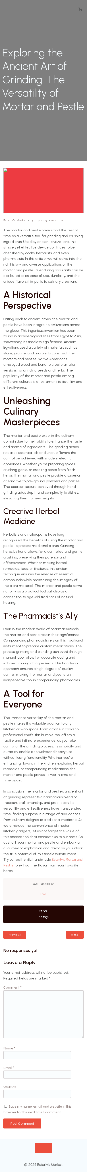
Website (10, 1087)
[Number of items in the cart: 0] (80, 8)
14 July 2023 (38, 220)
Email (8, 1068)
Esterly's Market (15, 220)
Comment (12, 987)
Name (9, 1048)
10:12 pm (57, 220)
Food (43, 894)
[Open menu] (43, 1148)
